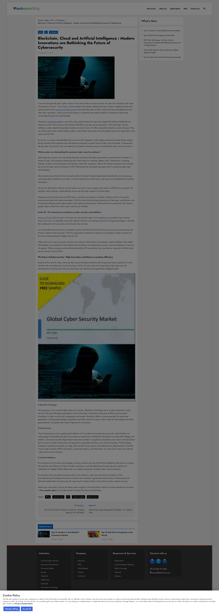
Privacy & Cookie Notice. (24, 603)
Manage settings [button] (11, 608)
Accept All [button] (27, 608)
